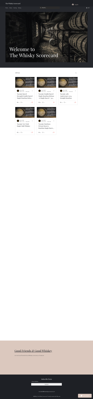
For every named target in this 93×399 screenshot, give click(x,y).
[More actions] (32, 91)
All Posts (17, 73)
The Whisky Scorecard (12, 3)
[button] (76, 73)
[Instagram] (86, 7)
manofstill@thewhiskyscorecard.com (47, 391)
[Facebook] (89, 7)
